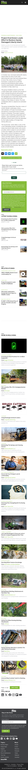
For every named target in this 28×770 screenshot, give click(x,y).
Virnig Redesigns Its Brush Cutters (8, 238)
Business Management (7, 501)
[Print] (2, 153)
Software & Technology (7, 472)
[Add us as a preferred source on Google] (16, 153)
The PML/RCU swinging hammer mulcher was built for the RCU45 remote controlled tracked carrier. (13, 394)
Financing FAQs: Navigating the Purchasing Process (13, 503)
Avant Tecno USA (8, 506)
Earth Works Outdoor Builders (12, 564)
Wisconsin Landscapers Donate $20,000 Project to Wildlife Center (8, 293)
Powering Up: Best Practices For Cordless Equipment (9, 219)
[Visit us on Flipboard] (17, 694)
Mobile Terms (8, 207)
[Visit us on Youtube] (20, 694)
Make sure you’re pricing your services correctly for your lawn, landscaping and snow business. (13, 480)
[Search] (22, 2)
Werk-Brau (7, 651)
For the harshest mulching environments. (11, 681)
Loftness (6, 623)
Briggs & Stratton (8, 360)
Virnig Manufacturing (9, 419)
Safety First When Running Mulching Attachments (11, 621)
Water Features (5, 560)
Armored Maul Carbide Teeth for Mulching (13, 678)
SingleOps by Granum (9, 477)
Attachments (4, 646)
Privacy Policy (17, 207)
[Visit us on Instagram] (13, 694)
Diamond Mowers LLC (9, 448)
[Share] (6, 153)
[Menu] (25, 2)
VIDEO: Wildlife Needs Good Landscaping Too (9, 273)
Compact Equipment (6, 531)
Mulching (19, 35)
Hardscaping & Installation (8, 270)
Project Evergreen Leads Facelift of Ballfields (8, 282)
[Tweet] (12, 153)
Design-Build (4, 289)
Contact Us (7, 764)
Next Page (15, 687)
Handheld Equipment (6, 355)
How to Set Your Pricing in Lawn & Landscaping (10, 474)
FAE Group (7, 390)
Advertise (13, 764)
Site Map (20, 766)
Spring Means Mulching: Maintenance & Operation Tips (12, 592)
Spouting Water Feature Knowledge (11, 562)
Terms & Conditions (12, 766)
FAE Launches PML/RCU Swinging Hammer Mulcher (8, 228)
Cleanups (3, 416)
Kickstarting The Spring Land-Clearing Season (9, 247)
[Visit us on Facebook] (10, 694)
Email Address (6, 189)
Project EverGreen (8, 52)
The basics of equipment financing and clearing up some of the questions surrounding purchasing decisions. (13, 509)
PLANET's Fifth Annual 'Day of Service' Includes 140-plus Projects (9, 302)
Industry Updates (5, 299)
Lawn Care (4, 280)
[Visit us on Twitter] (6, 694)
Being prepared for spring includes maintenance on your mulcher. (14, 597)
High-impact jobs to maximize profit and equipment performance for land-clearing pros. (13, 451)
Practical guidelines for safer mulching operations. (13, 625)
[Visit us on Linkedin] (2, 694)
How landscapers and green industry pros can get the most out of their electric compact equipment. (13, 539)
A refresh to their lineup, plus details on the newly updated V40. (13, 422)
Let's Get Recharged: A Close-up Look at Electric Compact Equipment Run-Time (12, 534)
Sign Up (6, 209)
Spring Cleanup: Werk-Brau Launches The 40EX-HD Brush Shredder (13, 648)
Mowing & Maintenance (8, 35)
